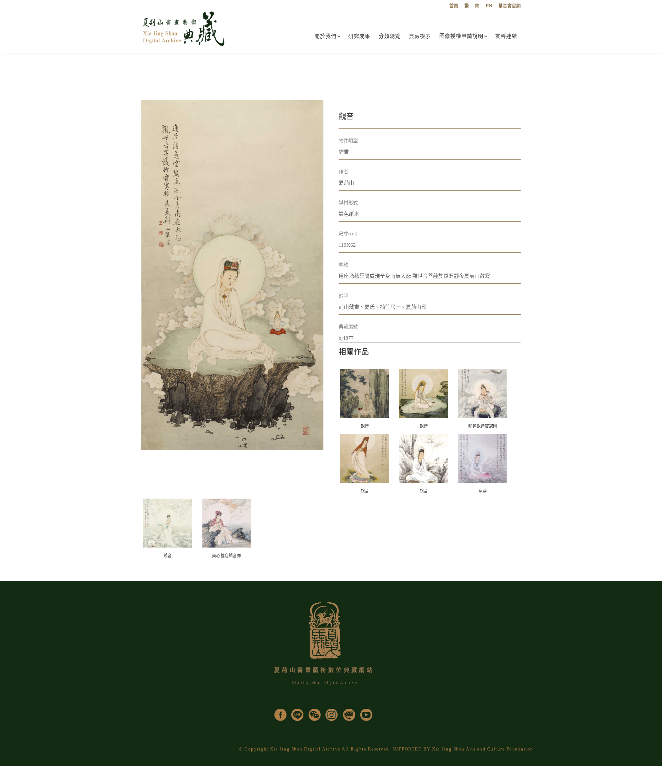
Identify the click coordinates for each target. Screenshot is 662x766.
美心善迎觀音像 (226, 555)
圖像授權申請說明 (461, 36)
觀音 (365, 426)
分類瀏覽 (390, 36)
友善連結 (506, 36)
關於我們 (325, 36)
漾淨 (483, 491)
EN (489, 5)
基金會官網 (509, 5)
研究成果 (359, 36)
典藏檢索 (420, 36)
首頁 (453, 5)
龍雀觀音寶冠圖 (482, 426)
